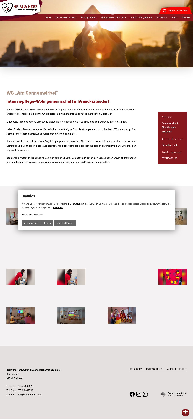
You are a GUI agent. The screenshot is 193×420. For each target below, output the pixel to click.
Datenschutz (27, 214)
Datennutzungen (76, 203)
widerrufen (58, 207)
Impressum (38, 214)
